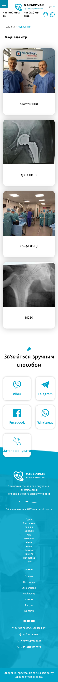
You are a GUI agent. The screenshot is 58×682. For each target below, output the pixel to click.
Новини (29, 599)
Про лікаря (29, 582)
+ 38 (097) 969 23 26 (31, 14)
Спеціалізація (29, 588)
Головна (10, 26)
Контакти (29, 611)
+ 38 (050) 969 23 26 (11, 14)
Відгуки (29, 605)
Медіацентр (29, 593)
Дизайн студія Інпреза (29, 676)
